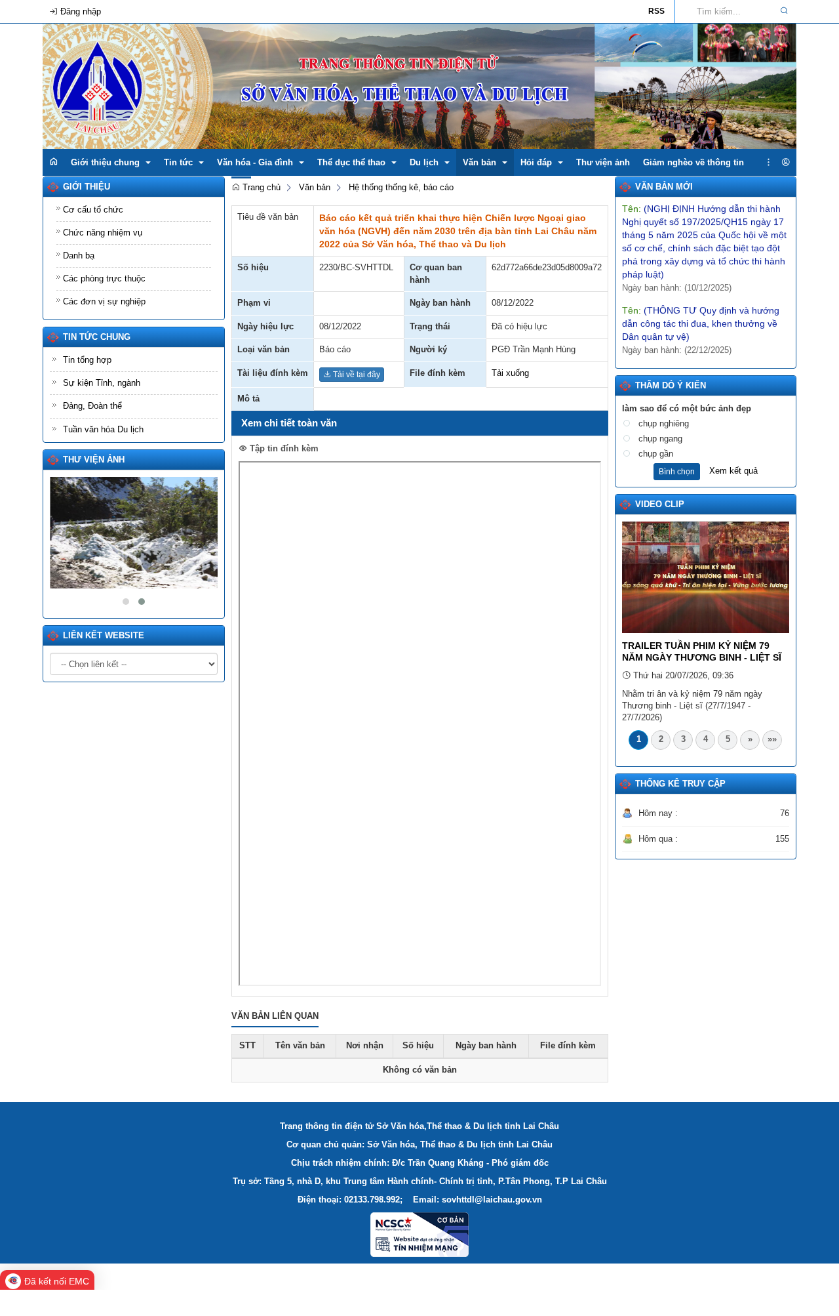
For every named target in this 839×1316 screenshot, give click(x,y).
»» (772, 739)
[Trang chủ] (53, 162)
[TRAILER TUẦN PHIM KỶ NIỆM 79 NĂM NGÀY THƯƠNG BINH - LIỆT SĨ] (705, 577)
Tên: (700, 306)
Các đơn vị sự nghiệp (104, 301)
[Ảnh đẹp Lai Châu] (134, 533)
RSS (656, 11)
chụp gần (655, 454)
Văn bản (314, 187)
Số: (677, 355)
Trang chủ (260, 187)
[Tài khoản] (785, 162)
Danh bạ (78, 255)
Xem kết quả (733, 471)
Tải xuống (510, 373)
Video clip (659, 504)
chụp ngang (660, 438)
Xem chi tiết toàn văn (289, 422)
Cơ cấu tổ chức (93, 210)
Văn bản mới (664, 187)
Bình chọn (677, 471)
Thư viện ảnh (94, 459)
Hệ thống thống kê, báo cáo (401, 187)
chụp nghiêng (663, 423)
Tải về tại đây (355, 374)
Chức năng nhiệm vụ (102, 232)
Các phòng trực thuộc (104, 278)
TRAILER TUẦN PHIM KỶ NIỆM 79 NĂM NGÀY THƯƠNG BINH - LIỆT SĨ (701, 651)
